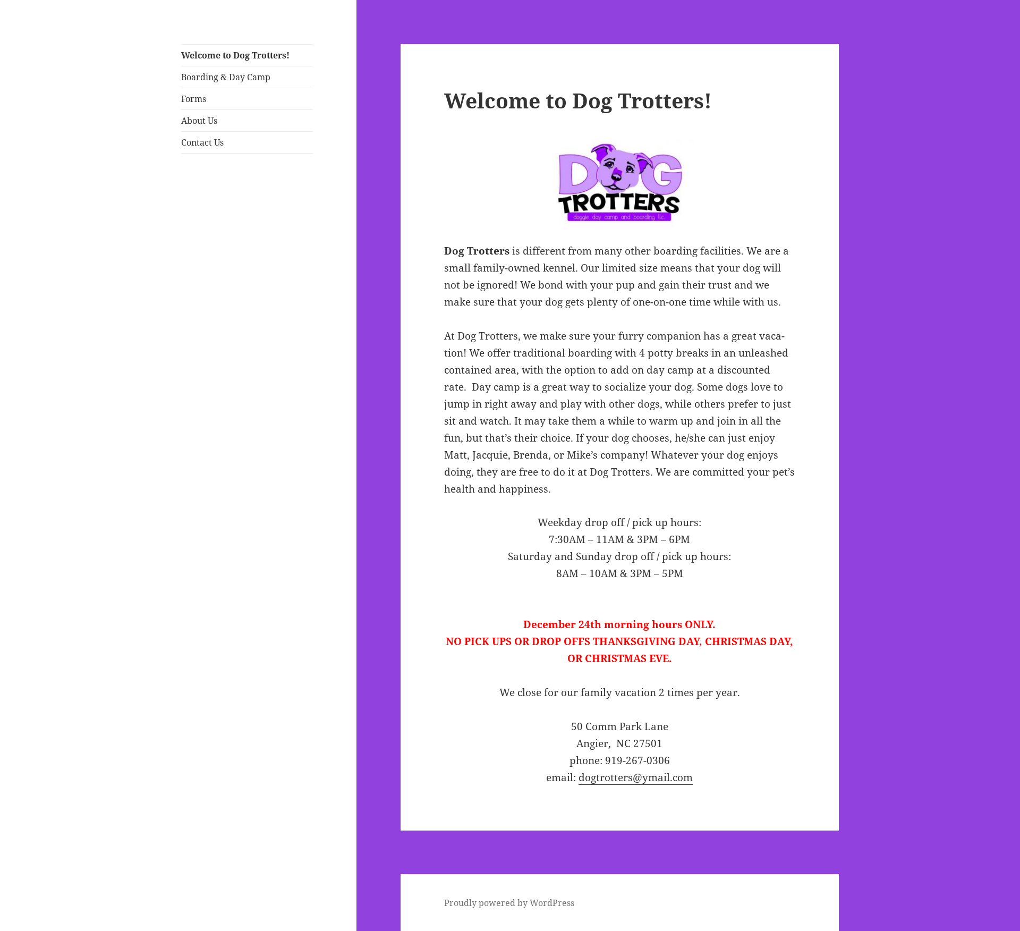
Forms (193, 99)
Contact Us (202, 142)
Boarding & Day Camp (225, 77)
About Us (199, 120)
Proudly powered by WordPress (509, 903)
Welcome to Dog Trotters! (235, 55)
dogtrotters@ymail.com (636, 777)
